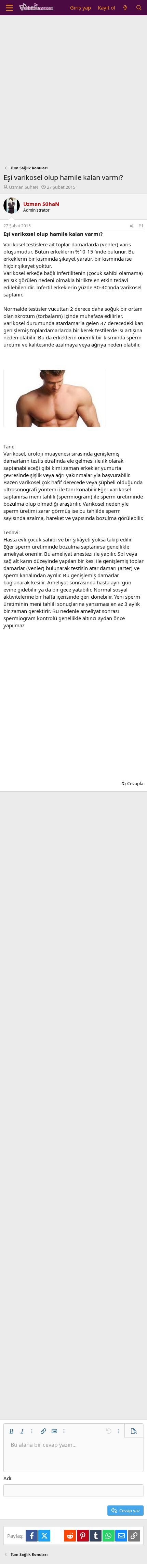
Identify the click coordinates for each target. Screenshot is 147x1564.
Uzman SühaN (23, 187)
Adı (7, 1478)
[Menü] (9, 8)
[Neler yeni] (125, 7)
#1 (141, 226)
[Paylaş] (131, 226)
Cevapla (135, 783)
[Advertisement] (73, 92)
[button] (11, 1431)
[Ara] (139, 7)
